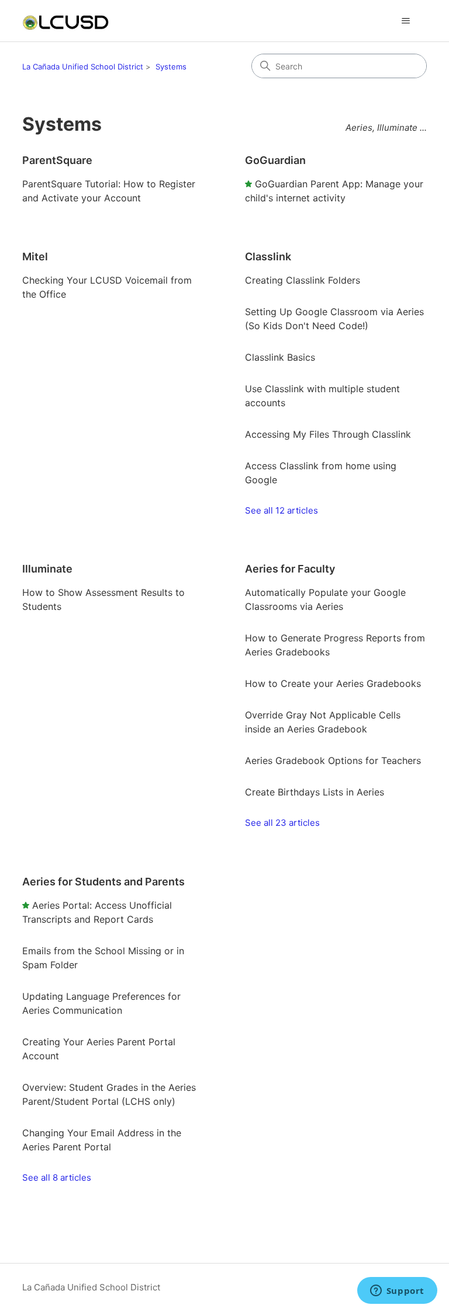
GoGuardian (275, 160)
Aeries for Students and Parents (103, 881)
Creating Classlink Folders (302, 280)
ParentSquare (57, 160)
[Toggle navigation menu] (406, 21)
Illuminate (47, 569)
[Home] (65, 21)
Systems (171, 66)
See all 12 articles (281, 510)
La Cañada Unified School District (82, 66)
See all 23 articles (282, 822)
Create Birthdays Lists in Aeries (314, 792)
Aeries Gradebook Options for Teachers (333, 760)
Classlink (268, 256)
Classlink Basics (280, 357)
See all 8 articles (56, 1177)
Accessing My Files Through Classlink (328, 434)
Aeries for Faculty (290, 569)
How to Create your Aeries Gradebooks (333, 683)
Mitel (35, 256)
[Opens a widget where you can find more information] (397, 1291)
